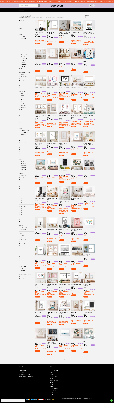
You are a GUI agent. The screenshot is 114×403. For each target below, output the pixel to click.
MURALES (51, 10)
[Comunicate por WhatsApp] (111, 400)
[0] (93, 5)
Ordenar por (87, 15)
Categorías (21, 10)
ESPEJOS (90, 10)
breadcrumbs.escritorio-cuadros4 (46, 13)
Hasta (26, 283)
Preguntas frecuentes (54, 392)
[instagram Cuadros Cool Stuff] (19, 366)
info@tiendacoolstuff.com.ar (24, 374)
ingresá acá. (81, 398)
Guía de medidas (53, 390)
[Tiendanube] (67, 400)
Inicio (30, 10)
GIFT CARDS (85, 10)
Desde (20, 283)
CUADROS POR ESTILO (23, 25)
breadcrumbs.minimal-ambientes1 (34, 13)
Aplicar (32, 286)
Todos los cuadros (25, 13)
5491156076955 (22, 370)
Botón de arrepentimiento (88, 398)
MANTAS (69, 10)
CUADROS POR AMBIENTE (54, 388)
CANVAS (56, 10)
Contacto (51, 394)
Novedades (21, 30)
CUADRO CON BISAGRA (43, 10)
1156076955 (21, 372)
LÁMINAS (51, 386)
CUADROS (35, 10)
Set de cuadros (21, 26)
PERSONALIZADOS (63, 10)
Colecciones (21, 28)
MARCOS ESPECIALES (77, 10)
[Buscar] (39, 5)
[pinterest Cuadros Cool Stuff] (22, 366)
